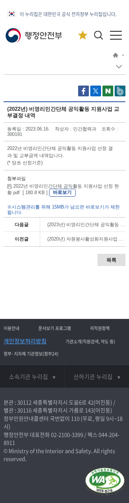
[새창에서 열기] (104, 482)
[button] (98, 35)
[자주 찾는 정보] (82, 35)
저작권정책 (100, 328)
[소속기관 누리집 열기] (32, 376)
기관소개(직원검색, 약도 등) (90, 341)
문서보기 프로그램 (54, 328)
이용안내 (11, 328)
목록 (111, 260)
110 (75, 418)
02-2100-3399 (67, 435)
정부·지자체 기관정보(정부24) (31, 354)
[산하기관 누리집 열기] (96, 376)
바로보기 (62, 192)
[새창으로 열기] (84, 94)
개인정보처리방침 (25, 341)
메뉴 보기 (118, 66)
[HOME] (116, 56)
